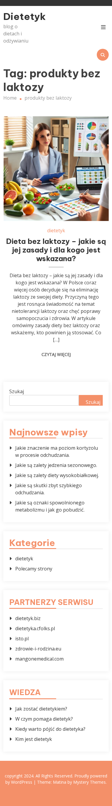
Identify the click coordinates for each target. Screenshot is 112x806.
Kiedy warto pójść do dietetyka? (50, 729)
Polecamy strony (33, 568)
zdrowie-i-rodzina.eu (38, 648)
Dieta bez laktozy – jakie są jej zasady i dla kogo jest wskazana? (56, 250)
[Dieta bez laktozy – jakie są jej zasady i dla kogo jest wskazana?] (56, 168)
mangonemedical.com (39, 659)
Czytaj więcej (56, 354)
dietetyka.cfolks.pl (35, 628)
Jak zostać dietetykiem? (41, 708)
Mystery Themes (89, 782)
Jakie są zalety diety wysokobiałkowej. (57, 475)
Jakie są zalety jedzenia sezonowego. (56, 465)
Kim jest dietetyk (33, 739)
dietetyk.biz (28, 618)
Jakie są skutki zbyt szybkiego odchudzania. (48, 489)
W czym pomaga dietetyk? (44, 719)
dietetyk (56, 230)
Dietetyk (19, 16)
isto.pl (22, 638)
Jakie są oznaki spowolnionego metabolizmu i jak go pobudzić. (50, 506)
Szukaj (16, 391)
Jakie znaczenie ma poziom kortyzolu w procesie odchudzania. (56, 451)
